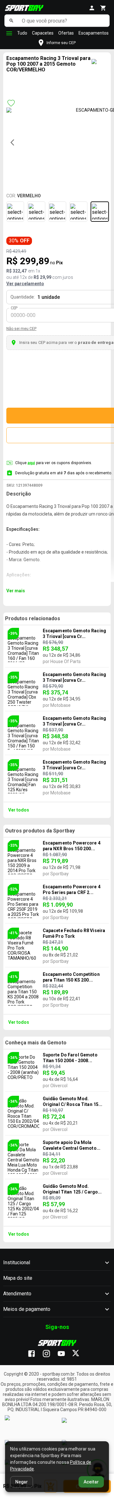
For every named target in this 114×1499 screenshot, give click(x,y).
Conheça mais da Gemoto (35, 1043)
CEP (14, 308)
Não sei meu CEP (21, 328)
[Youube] (64, 1354)
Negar (21, 1481)
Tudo (22, 33)
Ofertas (66, 33)
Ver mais (15, 590)
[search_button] (11, 20)
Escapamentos (94, 33)
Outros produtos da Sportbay (40, 831)
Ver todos (18, 809)
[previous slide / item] (14, 142)
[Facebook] (34, 1354)
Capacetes (43, 33)
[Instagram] (49, 1354)
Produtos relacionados (32, 618)
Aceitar (91, 1481)
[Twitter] (79, 1354)
